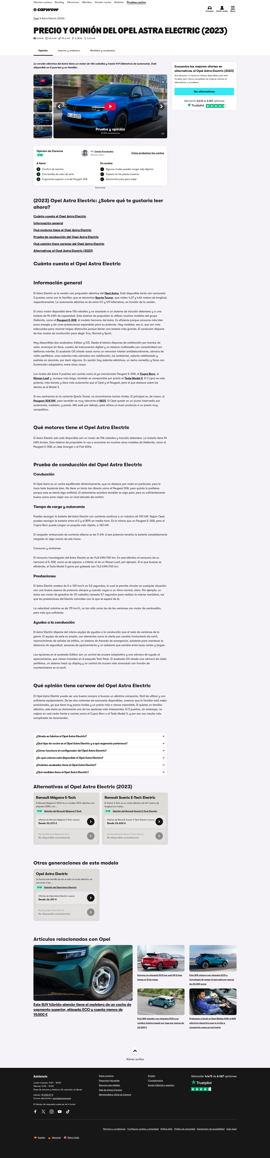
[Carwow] (45, 10)
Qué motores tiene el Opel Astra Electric (62, 230)
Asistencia (40, 1076)
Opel (36, 18)
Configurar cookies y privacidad (143, 1129)
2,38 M (78, 38)
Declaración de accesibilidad (211, 1129)
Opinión (43, 50)
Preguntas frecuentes (109, 1080)
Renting (59, 2)
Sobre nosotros (106, 1076)
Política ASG (166, 1129)
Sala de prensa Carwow (110, 1090)
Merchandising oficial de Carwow (115, 1094)
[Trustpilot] (204, 105)
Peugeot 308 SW (44, 400)
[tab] (43, 51)
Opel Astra (112, 293)
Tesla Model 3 (134, 378)
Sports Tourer (104, 297)
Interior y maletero (69, 50)
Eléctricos (73, 2)
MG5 (102, 400)
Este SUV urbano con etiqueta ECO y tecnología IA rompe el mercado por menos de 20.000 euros (211, 979)
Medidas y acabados (102, 50)
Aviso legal (231, 1129)
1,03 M (40, 38)
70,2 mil (66, 38)
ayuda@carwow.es (62, 1098)
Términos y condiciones (114, 1129)
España (41, 1137)
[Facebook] (35, 1112)
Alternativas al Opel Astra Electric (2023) (63, 251)
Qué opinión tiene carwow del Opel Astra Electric (68, 244)
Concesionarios (155, 1080)
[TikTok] (68, 1112)
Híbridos (87, 2)
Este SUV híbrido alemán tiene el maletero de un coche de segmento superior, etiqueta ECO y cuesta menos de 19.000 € (82, 1009)
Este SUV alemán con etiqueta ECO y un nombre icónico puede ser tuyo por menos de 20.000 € (160, 1023)
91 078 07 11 (47, 1095)
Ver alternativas (204, 91)
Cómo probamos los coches (147, 153)
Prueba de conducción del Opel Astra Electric (66, 237)
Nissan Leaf (41, 378)
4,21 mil (91, 38)
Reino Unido (73, 1137)
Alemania (56, 1137)
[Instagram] (52, 1112)
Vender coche (103, 2)
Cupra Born (147, 373)
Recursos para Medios (109, 1085)
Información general (48, 223)
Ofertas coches (42, 2)
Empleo (151, 1076)
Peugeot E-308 (66, 320)
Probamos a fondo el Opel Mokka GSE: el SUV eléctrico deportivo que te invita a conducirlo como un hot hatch (212, 1023)
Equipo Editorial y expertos (161, 1085)
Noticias (119, 2)
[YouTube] (60, 1112)
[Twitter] (44, 1112)
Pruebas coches (136, 2)
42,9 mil (52, 38)
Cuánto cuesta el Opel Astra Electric (59, 216)
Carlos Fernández (104, 151)
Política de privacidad (184, 1129)
